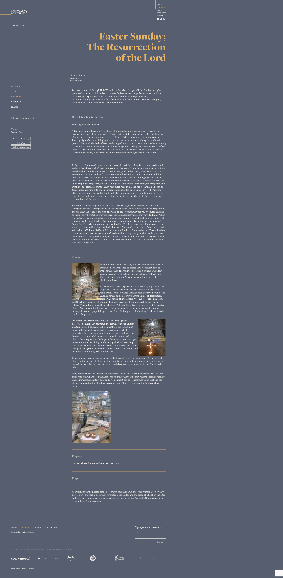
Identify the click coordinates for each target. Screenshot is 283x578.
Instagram (164, 19)
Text (13, 91)
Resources (161, 12)
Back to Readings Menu (21, 147)
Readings (161, 7)
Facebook (158, 19)
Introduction (18, 86)
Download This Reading (21, 139)
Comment (16, 96)
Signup (160, 10)
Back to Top (21, 143)
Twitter (161, 19)
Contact (160, 15)
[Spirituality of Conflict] (15, 12)
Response (16, 101)
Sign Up (160, 541)
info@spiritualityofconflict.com (22, 532)
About (159, 4)
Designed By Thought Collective (22, 568)
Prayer (14, 106)
